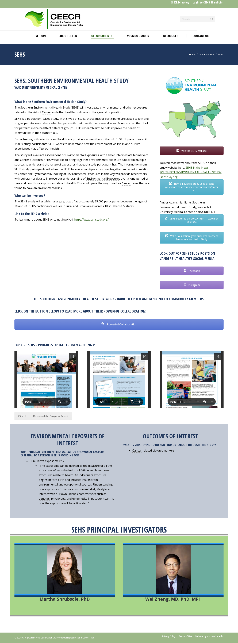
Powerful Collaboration (121, 324)
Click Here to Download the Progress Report (43, 416)
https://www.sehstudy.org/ (91, 219)
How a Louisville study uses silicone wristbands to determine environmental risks (191, 187)
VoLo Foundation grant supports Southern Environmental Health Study (194, 237)
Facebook (194, 270)
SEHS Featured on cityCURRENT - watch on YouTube (193, 220)
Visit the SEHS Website (194, 150)
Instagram (194, 285)
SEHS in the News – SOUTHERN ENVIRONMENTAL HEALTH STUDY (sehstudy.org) (190, 172)
